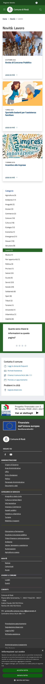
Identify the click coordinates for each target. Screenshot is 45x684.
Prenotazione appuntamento (15, 623)
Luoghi (7, 579)
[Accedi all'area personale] (36, 2)
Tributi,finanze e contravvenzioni (17, 538)
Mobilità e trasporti (12, 520)
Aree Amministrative (13, 468)
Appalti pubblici (10, 510)
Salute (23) (9, 273)
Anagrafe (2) (9, 204)
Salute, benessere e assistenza (16, 545)
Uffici (7, 471)
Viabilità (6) (9, 319)
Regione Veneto (9, 2)
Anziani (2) (9, 209)
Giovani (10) (9, 241)
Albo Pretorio (10, 648)
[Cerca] (40, 9)
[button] (22, 680)
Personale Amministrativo (14, 482)
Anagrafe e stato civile (13, 496)
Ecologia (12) (10, 227)
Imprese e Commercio (13, 506)
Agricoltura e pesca (12, 552)
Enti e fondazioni (11, 475)
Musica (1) (9, 254)
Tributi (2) (8, 300)
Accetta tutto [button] (22, 670)
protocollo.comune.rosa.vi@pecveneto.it (20, 611)
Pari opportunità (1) (12, 259)
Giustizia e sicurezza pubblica (16, 534)
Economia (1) (10, 232)
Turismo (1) (9, 305)
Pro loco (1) (9, 268)
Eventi (7, 583)
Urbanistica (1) (10, 314)
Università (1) (10, 309)
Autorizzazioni (10, 548)
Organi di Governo (11, 464)
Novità (12, 18)
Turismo (8, 517)
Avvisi (7, 570)
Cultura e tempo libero (13, 499)
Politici (7, 478)
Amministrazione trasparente (16, 644)
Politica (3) (9, 264)
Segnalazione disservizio (14, 627)
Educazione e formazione (14, 531)
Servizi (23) (9, 282)
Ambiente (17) (10, 200)
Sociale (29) (9, 287)
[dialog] (22, 666)
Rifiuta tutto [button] (22, 675)
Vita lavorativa (10, 503)
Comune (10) (10, 218)
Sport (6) (8, 296)
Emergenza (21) (11, 236)
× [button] (42, 650)
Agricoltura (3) (10, 195)
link (3, 666)
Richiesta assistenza (12, 634)
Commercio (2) (10, 213)
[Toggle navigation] (4, 9)
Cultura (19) (9, 222)
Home (5, 18)
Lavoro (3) (9, 250)
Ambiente (8, 541)
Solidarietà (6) (10, 291)
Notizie (7, 563)
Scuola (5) (9, 277)
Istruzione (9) (10, 245)
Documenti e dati (11, 485)
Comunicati (9, 566)
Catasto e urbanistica (13, 513)
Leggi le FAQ (9, 630)
